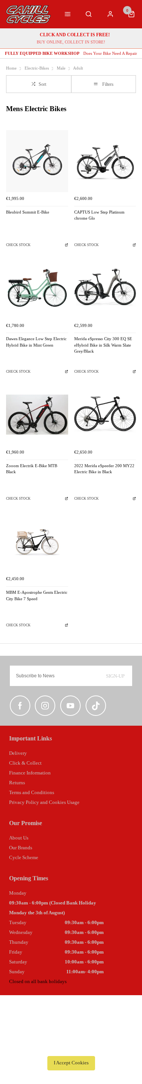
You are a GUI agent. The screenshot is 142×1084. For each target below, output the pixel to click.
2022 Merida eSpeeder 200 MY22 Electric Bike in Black (104, 469)
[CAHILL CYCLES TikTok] (96, 705)
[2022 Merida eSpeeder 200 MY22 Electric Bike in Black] (105, 415)
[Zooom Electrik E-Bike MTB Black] (37, 415)
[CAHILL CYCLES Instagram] (45, 705)
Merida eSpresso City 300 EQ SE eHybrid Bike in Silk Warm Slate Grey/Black (103, 345)
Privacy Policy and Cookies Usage (44, 802)
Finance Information (30, 773)
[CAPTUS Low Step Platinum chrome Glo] (105, 161)
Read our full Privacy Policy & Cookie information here (71, 1046)
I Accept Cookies (71, 1062)
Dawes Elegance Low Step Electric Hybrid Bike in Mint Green (36, 342)
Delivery (18, 753)
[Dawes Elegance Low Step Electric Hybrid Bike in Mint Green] (37, 288)
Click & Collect (25, 763)
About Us (18, 838)
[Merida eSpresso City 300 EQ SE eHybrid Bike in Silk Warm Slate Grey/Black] (105, 288)
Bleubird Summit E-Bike (27, 212)
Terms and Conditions (31, 792)
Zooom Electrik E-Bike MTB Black (31, 469)
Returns (17, 782)
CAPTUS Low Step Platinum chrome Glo (99, 215)
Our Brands (20, 847)
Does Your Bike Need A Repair (71, 53)
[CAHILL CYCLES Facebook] (20, 705)
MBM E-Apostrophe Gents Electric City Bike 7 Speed (36, 595)
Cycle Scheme (23, 857)
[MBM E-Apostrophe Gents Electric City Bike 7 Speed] (37, 542)
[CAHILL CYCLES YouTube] (70, 705)
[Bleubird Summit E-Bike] (37, 161)
